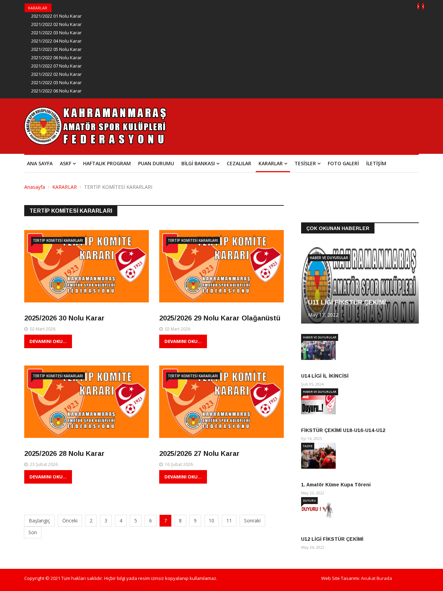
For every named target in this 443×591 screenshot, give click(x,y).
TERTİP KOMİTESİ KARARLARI (58, 240)
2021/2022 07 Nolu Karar (56, 66)
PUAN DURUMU (156, 163)
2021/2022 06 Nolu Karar (56, 57)
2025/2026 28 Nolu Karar (64, 453)
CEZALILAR (239, 163)
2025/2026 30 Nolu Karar (64, 318)
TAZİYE (308, 446)
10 (211, 520)
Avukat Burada (376, 578)
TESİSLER (305, 163)
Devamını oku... (48, 341)
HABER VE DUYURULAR (329, 257)
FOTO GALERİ (343, 163)
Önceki (70, 520)
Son (32, 532)
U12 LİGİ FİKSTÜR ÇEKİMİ (332, 539)
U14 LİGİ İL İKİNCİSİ (325, 376)
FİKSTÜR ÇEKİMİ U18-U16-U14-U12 (343, 430)
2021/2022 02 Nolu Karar (56, 24)
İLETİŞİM (376, 163)
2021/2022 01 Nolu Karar (56, 16)
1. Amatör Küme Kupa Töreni (336, 484)
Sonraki (252, 520)
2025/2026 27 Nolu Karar (199, 453)
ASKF (65, 163)
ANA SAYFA (40, 163)
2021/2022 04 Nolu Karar (56, 41)
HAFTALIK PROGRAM (107, 163)
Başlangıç (39, 520)
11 (229, 520)
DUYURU (309, 500)
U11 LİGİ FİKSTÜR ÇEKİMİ (347, 302)
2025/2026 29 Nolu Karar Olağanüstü (219, 318)
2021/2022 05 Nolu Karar (56, 49)
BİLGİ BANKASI (198, 163)
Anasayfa (34, 187)
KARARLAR (271, 163)
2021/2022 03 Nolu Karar (56, 32)
